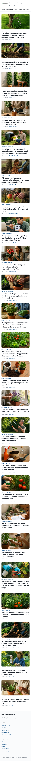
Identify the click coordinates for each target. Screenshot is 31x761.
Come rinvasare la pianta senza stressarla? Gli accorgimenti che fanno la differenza (13, 122)
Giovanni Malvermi (13, 213)
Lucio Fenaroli (12, 184)
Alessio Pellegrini (13, 68)
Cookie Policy (5, 751)
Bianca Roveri (12, 501)
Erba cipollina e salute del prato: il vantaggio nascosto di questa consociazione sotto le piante (14, 35)
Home (3, 9)
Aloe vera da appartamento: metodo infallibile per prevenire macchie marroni (15, 701)
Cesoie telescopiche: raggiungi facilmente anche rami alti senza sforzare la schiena (13, 439)
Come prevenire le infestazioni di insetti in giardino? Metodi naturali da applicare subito (14, 672)
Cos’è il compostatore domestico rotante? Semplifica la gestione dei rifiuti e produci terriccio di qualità (14, 151)
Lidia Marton (12, 358)
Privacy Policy (5, 748)
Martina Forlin (12, 39)
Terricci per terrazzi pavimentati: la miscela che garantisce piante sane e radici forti (15, 383)
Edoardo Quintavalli (13, 155)
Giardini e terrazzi (23, 9)
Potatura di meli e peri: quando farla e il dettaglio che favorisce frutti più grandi (14, 209)
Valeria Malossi (12, 271)
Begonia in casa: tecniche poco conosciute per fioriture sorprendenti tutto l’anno (13, 267)
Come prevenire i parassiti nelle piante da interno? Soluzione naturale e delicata (13, 554)
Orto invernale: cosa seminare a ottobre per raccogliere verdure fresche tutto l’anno (13, 643)
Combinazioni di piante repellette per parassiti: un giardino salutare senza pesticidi (15, 614)
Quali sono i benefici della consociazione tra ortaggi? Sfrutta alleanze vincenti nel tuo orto (14, 354)
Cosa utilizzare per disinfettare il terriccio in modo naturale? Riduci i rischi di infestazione (14, 468)
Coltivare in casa (11, 9)
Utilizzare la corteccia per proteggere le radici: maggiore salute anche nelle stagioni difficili (15, 180)
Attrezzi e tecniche (7, 146)
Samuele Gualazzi (13, 443)
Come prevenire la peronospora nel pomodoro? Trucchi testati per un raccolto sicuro (14, 496)
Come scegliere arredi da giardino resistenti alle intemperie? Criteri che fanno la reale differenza (15, 238)
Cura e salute (5, 31)
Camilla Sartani (12, 242)
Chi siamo (4, 742)
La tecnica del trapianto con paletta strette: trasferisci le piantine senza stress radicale (14, 296)
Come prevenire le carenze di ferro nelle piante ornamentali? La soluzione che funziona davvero (14, 325)
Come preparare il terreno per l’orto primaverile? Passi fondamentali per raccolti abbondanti (15, 64)
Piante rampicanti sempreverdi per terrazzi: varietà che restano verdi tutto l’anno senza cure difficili (14, 93)
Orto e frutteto (6, 60)
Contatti (3, 746)
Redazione (4, 744)
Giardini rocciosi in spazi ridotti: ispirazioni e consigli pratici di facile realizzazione (15, 525)
